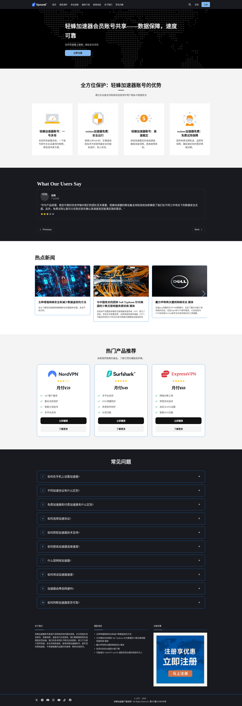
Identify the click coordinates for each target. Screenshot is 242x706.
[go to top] (234, 696)
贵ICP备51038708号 (158, 702)
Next (197, 229)
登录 (197, 5)
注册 (206, 5)
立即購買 (63, 421)
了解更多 (63, 429)
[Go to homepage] (39, 4)
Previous (47, 229)
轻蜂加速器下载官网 (123, 702)
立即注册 (77, 53)
